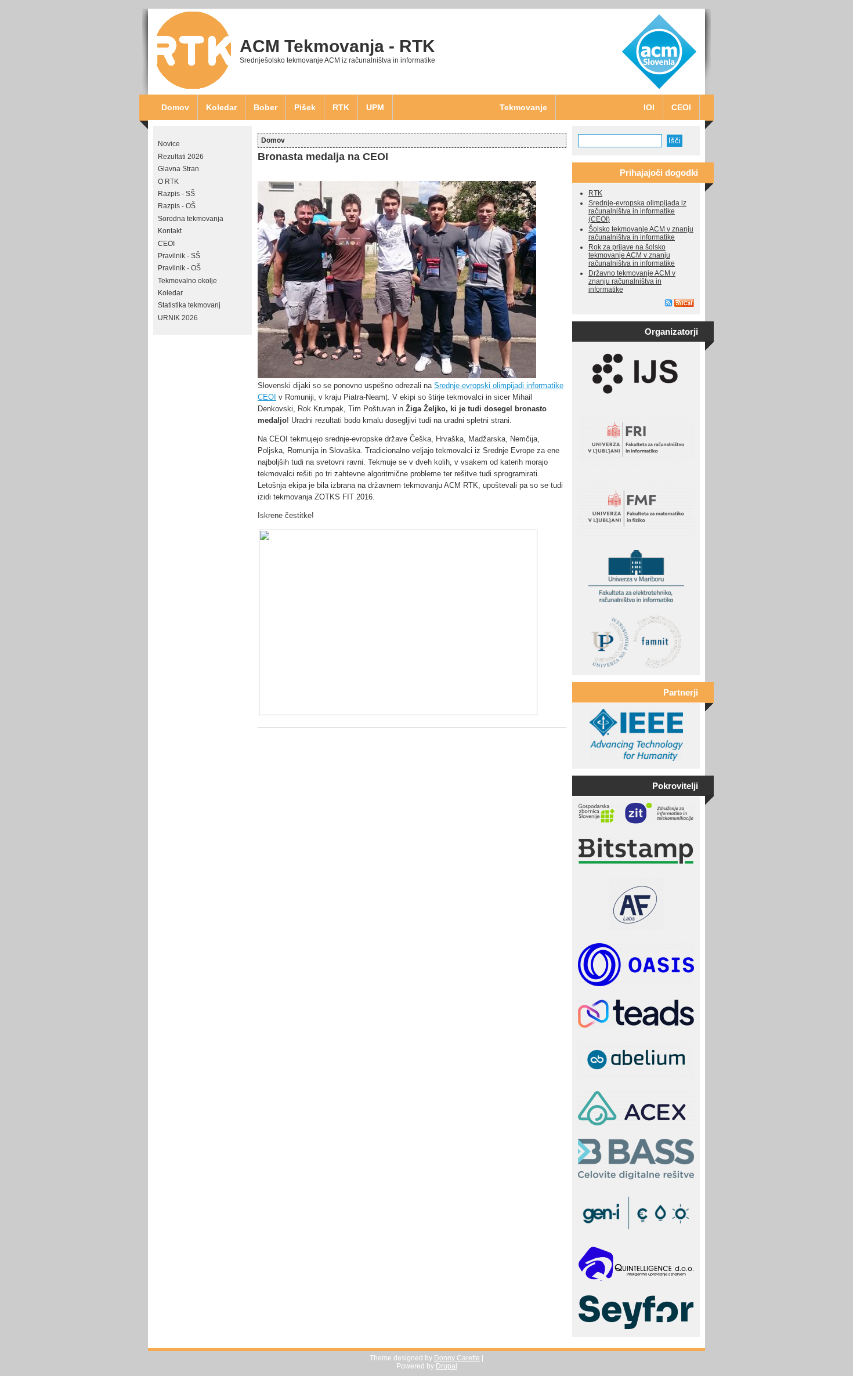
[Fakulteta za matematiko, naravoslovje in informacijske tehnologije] (636, 665)
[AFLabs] (636, 928)
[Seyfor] (636, 1327)
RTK (340, 107)
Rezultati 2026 (181, 157)
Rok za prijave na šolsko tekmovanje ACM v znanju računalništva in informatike (631, 255)
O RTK (168, 182)
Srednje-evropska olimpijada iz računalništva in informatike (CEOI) (637, 211)
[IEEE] (636, 759)
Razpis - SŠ (176, 194)
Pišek (305, 107)
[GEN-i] (636, 1231)
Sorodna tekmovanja (190, 219)
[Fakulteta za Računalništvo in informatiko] (636, 465)
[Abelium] (636, 1075)
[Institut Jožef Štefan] (636, 396)
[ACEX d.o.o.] (636, 1123)
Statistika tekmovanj (189, 305)
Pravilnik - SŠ (179, 256)
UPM (375, 107)
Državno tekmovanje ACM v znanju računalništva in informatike (631, 281)
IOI (649, 107)
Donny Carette (457, 1358)
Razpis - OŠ (177, 206)
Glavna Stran (178, 169)
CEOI (681, 107)
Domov (175, 107)
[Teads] (636, 1026)
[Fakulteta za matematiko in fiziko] (636, 534)
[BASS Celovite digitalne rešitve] (636, 1177)
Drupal (446, 1366)
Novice (169, 144)
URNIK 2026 (178, 318)
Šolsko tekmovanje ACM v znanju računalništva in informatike (640, 233)
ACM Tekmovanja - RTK (337, 46)
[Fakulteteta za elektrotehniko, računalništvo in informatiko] (636, 600)
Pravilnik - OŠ (179, 268)
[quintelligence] (636, 1279)
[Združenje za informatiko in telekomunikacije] (636, 821)
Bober (265, 107)
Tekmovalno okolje (187, 281)
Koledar (221, 107)
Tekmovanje (523, 107)
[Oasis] (636, 984)
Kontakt (170, 231)
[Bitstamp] (636, 862)
